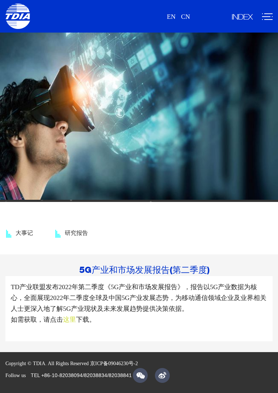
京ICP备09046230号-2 (114, 363)
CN (185, 16)
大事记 (24, 233)
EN (171, 16)
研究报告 (76, 233)
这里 (69, 319)
